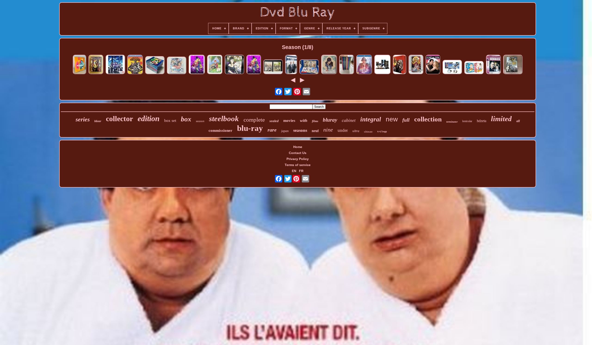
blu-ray (250, 128)
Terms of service (298, 165)
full (406, 120)
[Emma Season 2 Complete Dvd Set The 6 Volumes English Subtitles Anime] (273, 67)
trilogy (382, 131)
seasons (300, 130)
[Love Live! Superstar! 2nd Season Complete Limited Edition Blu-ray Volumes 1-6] (309, 67)
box (186, 119)
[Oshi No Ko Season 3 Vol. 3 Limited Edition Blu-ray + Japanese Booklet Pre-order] (197, 65)
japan (285, 131)
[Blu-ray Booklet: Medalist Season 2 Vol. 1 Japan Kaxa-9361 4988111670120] (176, 66)
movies (289, 120)
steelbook (224, 118)
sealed (274, 121)
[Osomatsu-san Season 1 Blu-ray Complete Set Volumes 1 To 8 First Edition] (347, 65)
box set (170, 120)
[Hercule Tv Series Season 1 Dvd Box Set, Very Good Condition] (96, 65)
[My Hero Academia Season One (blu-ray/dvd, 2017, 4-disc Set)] (135, 65)
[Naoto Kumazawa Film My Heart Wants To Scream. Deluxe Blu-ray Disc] (452, 67)
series (83, 119)
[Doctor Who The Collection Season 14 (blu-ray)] (364, 65)
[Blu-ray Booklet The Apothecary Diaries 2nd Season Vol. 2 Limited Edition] (329, 65)
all (518, 121)
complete (254, 120)
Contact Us (297, 153)
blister (97, 121)
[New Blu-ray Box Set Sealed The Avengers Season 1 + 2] (79, 65)
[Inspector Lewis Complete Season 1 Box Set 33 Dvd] (291, 65)
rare (272, 130)
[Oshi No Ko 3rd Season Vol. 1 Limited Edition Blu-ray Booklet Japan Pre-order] (254, 65)
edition (149, 118)
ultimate (368, 131)
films (315, 121)
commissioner (220, 130)
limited (501, 119)
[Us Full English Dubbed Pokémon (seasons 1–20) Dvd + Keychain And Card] (155, 65)
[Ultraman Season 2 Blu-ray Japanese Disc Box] (399, 65)
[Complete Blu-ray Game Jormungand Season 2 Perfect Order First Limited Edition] (234, 65)
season (200, 121)
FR (301, 171)
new (392, 119)
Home (297, 147)
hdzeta (481, 121)
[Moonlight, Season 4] (433, 65)
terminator (452, 121)
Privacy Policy (298, 159)
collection (428, 119)
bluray (330, 120)
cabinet (349, 120)
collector (119, 118)
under (343, 130)
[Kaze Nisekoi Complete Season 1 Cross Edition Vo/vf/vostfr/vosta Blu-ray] (474, 68)
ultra (355, 131)
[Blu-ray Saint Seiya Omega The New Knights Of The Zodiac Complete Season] (416, 65)
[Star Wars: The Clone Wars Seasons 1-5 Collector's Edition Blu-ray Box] (513, 65)
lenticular (467, 121)
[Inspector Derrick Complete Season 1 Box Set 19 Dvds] (493, 65)
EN (294, 171)
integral (370, 119)
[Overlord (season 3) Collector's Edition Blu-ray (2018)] (382, 65)
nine (328, 130)
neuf (315, 131)
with (303, 120)
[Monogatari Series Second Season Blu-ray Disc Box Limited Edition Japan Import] (115, 65)
